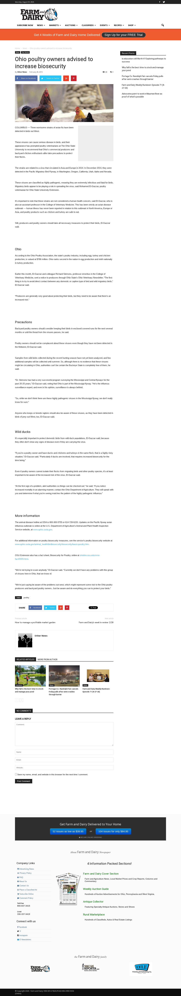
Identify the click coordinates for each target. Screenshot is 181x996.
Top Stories (25, 52)
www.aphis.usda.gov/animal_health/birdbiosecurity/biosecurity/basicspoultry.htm (52, 544)
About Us (23, 881)
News (40, 25)
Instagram (23, 935)
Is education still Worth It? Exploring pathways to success (144, 60)
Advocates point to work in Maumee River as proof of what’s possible (142, 95)
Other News (22, 72)
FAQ (21, 877)
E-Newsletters (25, 940)
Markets (54, 25)
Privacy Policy (25, 873)
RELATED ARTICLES (25, 659)
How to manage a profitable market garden (35, 622)
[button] (162, 25)
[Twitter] (164, 2)
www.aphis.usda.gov (42, 529)
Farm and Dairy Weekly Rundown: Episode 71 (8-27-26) (143, 86)
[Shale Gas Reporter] (90, 971)
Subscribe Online (26, 894)
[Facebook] (160, 2)
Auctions (70, 25)
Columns (19, 685)
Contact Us (24, 886)
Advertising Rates (26, 869)
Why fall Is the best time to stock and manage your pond (143, 69)
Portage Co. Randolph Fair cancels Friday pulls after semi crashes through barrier (63, 692)
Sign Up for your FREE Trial (123, 35)
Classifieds (88, 25)
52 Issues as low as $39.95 (68, 831)
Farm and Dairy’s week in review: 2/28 (96, 622)
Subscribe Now (25, 25)
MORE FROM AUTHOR (47, 659)
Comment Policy (26, 898)
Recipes (118, 25)
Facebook (22, 927)
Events (104, 25)
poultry (26, 597)
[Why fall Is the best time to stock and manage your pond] (30, 676)
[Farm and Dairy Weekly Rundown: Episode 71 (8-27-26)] (98, 676)
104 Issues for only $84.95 (113, 831)
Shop (130, 25)
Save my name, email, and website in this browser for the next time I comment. (52, 774)
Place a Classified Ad (28, 890)
